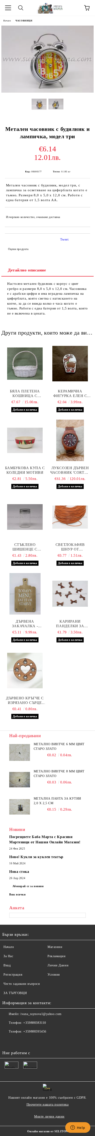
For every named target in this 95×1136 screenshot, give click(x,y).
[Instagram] (28, 1041)
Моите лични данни (49, 1116)
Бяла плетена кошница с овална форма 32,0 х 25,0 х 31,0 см (25, 393)
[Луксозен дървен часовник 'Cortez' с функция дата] (70, 440)
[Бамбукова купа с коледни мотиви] (25, 440)
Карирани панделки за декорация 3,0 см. (70, 623)
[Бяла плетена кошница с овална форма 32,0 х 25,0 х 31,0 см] (25, 363)
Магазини (55, 947)
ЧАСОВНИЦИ (23, 20)
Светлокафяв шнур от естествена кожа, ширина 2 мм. (70, 547)
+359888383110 (34, 1022)
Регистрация (12, 974)
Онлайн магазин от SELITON (47, 1131)
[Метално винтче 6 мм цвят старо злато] (19, 752)
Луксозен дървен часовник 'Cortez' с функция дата (70, 470)
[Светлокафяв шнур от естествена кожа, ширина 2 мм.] (70, 517)
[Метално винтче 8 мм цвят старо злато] (19, 779)
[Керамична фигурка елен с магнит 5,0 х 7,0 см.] (70, 363)
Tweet (64, 239)
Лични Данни (58, 965)
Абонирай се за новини (28, 886)
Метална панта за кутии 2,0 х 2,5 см (57, 801)
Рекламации (57, 956)
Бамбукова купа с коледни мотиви (25, 470)
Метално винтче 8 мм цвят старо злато (59, 774)
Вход (7, 965)
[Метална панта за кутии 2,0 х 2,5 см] (19, 806)
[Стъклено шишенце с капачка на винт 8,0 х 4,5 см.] (25, 517)
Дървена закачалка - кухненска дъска (25, 623)
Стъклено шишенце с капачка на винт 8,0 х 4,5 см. (25, 547)
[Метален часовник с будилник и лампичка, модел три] (47, 91)
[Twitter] (18, 1041)
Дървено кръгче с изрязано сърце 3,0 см (25, 700)
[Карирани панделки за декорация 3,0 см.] (70, 594)
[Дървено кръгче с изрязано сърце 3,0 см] (25, 670)
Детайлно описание (27, 270)
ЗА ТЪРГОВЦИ (15, 993)
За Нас (8, 956)
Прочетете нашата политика (48, 1104)
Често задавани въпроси (21, 984)
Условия (54, 974)
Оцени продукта (18, 249)
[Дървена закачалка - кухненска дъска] (25, 594)
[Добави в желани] (83, 215)
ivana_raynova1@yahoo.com (41, 1014)
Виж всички (17, 894)
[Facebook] (8, 1041)
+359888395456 (34, 1031)
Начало (7, 20)
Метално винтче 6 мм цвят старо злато (59, 746)
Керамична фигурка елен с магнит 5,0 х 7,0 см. (70, 393)
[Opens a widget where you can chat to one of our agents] (77, 1128)
